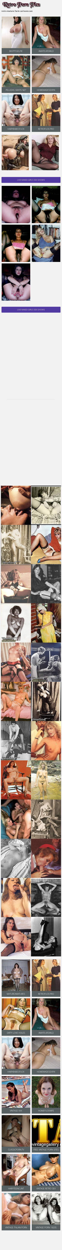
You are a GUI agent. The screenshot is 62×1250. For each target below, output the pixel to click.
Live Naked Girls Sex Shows (31, 179)
